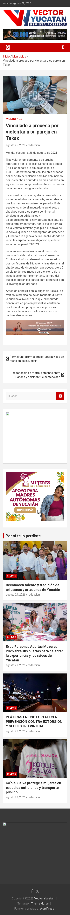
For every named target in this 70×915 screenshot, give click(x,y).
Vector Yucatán (44, 898)
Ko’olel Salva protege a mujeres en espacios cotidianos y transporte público (33, 787)
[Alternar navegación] (8, 47)
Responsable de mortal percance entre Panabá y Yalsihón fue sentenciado (35, 375)
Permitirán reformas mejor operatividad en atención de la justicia (37, 359)
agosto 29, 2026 (15, 594)
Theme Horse (40, 903)
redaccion (34, 145)
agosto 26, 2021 (15, 145)
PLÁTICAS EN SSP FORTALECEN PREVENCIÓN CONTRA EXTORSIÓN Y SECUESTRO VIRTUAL (34, 721)
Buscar (60, 396)
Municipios (14, 118)
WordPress (47, 908)
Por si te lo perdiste (23, 536)
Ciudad (11, 575)
